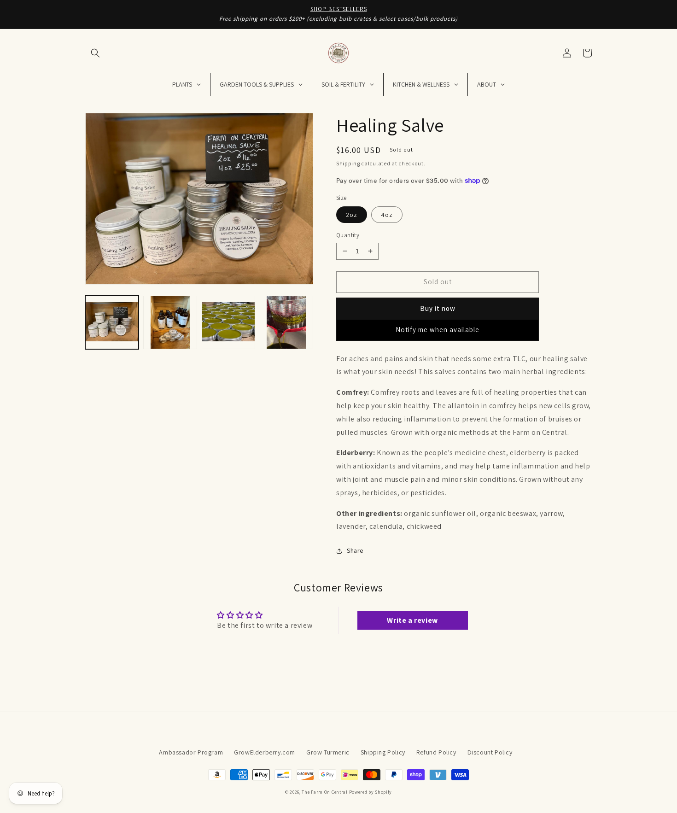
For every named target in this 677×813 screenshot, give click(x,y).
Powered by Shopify (370, 792)
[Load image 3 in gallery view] (228, 322)
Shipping (348, 163)
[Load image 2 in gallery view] (170, 322)
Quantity (347, 235)
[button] (95, 53)
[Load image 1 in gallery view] (112, 322)
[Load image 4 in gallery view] (286, 322)
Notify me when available (437, 329)
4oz (387, 215)
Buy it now (437, 308)
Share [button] (355, 550)
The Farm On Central (324, 792)
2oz (351, 215)
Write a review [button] (412, 620)
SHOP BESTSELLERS (338, 9)
